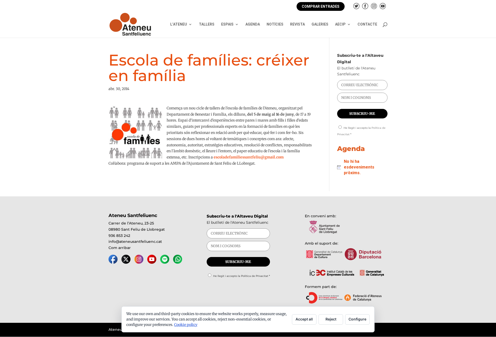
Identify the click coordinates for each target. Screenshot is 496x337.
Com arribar (120, 247)
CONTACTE (367, 24)
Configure (357, 319)
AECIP (340, 24)
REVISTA (297, 24)
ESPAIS (227, 24)
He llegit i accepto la (241, 276)
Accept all (304, 319)
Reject (331, 319)
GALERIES (320, 24)
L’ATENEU (178, 24)
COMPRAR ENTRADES (320, 6)
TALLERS (206, 24)
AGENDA (252, 24)
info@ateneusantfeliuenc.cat (135, 241)
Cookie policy (185, 324)
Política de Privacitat (254, 276)
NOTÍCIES (275, 24)
